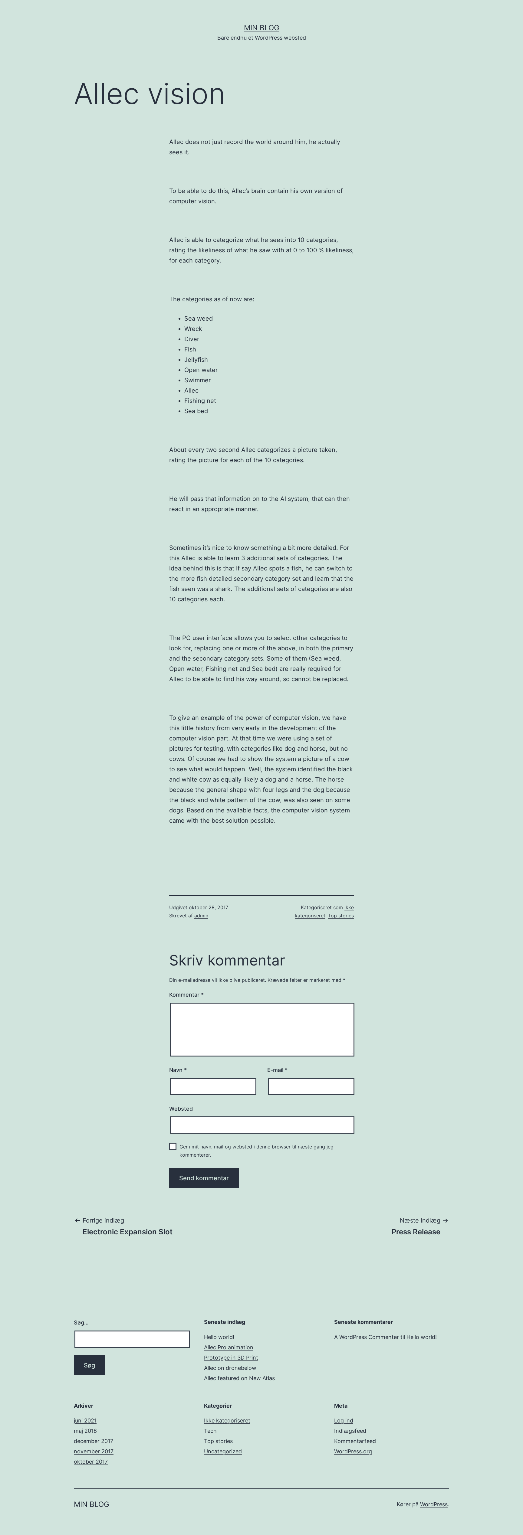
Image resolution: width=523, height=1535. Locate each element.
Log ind (343, 1420)
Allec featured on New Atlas (239, 1378)
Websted (181, 1109)
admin (201, 916)
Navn (178, 1070)
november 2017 (93, 1451)
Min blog (261, 27)
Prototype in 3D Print (231, 1357)
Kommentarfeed (355, 1441)
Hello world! (219, 1337)
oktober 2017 (91, 1461)
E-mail (277, 1070)
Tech (210, 1431)
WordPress (434, 1504)
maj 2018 (85, 1431)
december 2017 (93, 1441)
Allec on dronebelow (230, 1368)
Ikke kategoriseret (227, 1420)
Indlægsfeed (350, 1431)
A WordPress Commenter (366, 1337)
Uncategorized (223, 1451)
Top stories (341, 916)
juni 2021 (85, 1420)
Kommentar (186, 994)
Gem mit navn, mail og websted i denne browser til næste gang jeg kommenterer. (256, 1151)
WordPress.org (353, 1451)
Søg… (81, 1322)
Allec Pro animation (228, 1347)
